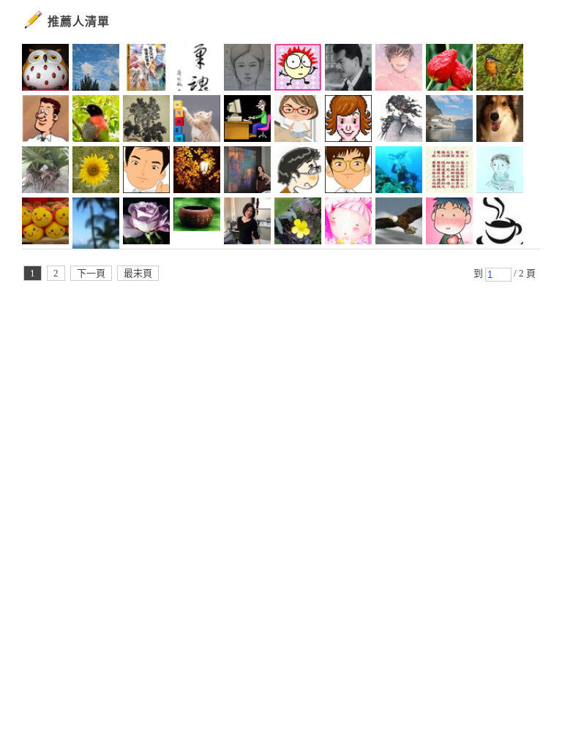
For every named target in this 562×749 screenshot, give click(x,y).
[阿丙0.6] (398, 171)
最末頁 (138, 273)
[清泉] (95, 120)
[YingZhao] (398, 223)
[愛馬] (146, 223)
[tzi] (95, 223)
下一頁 (91, 273)
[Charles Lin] (449, 120)
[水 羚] (247, 69)
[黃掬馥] (297, 223)
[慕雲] (196, 171)
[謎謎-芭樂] (196, 69)
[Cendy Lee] (297, 120)
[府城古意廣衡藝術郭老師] (348, 69)
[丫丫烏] (348, 223)
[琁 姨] (348, 120)
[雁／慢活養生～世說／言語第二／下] (449, 171)
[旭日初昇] (45, 120)
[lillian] (95, 69)
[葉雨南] (146, 69)
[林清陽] (499, 171)
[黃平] (449, 223)
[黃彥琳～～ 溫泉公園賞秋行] (449, 69)
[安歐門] (247, 120)
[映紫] (499, 69)
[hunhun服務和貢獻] (45, 171)
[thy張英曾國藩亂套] (95, 171)
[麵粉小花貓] (196, 120)
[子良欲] (398, 120)
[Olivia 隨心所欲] (45, 223)
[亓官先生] (297, 171)
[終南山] (45, 69)
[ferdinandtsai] (398, 69)
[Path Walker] (196, 223)
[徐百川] (297, 69)
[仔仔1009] (146, 171)
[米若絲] (499, 223)
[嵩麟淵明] (348, 171)
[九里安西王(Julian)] (499, 120)
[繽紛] (247, 171)
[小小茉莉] (247, 223)
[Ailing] (146, 120)
